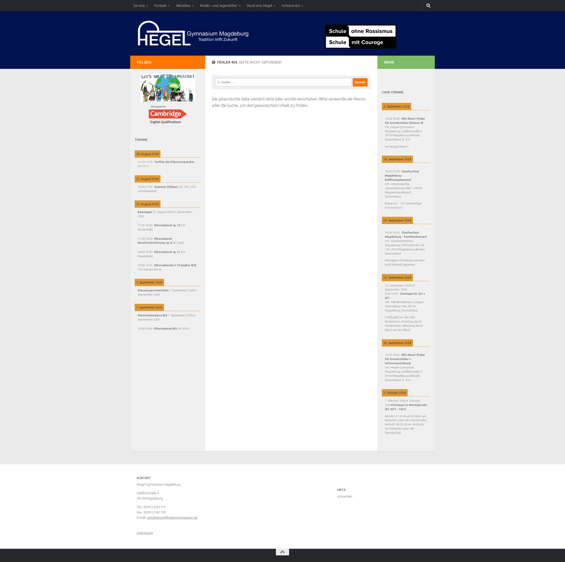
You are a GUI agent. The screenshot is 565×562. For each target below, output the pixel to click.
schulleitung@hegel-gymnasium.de (172, 517)
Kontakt (160, 6)
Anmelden (344, 496)
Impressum (145, 533)
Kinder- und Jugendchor (218, 6)
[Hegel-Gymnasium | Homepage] (193, 33)
